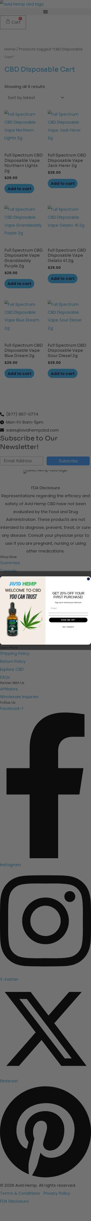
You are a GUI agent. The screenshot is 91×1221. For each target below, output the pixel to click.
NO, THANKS (68, 627)
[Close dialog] (88, 578)
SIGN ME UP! (68, 620)
